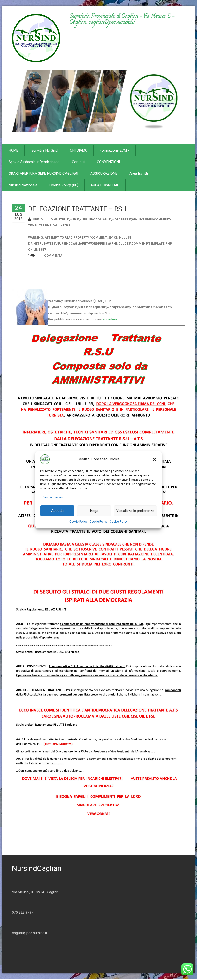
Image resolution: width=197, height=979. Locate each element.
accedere (110, 319)
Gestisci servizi (53, 497)
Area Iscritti (138, 173)
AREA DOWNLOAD (105, 185)
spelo (38, 219)
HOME (13, 150)
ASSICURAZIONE (103, 173)
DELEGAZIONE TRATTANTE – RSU (77, 209)
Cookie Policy (78, 521)
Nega (94, 510)
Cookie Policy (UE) (63, 185)
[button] (154, 459)
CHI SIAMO (78, 150)
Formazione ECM (113, 150)
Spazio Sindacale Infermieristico (34, 162)
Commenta (53, 255)
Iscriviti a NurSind (44, 150)
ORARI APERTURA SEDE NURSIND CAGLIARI (43, 173)
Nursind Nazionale (23, 185)
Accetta (57, 510)
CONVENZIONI (108, 162)
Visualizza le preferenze (135, 510)
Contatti (78, 162)
